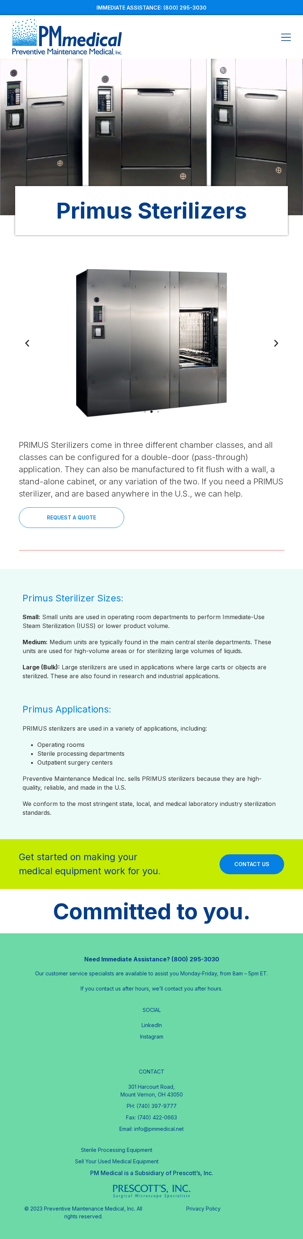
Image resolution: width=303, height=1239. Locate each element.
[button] (145, 412)
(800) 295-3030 (185, 7)
